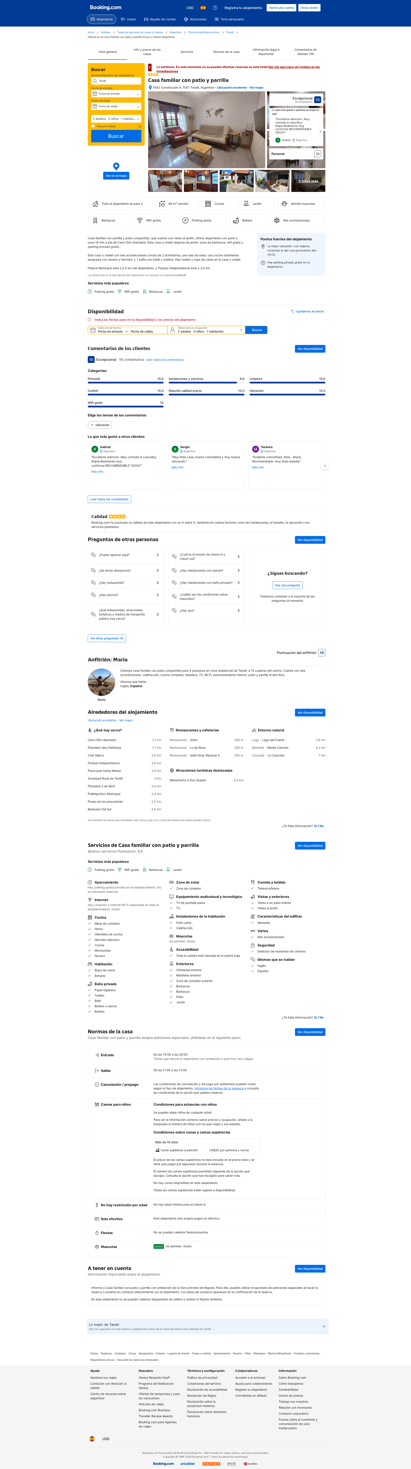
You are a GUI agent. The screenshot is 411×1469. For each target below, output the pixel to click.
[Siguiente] (320, 132)
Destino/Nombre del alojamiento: (113, 75)
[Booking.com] (105, 7)
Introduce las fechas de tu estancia (219, 1088)
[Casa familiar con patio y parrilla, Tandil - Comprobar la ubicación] (150, 87)
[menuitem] (101, 19)
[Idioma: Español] (203, 8)
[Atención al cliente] (215, 8)
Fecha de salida (100, 100)
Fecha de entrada (101, 88)
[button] (116, 119)
